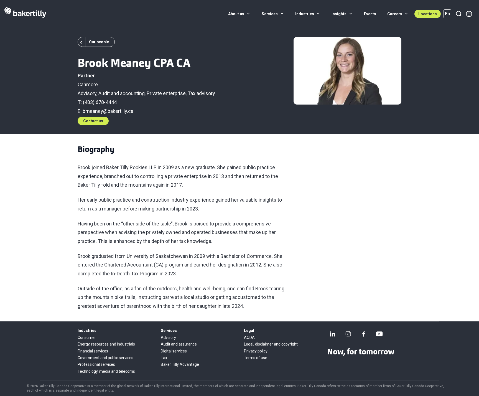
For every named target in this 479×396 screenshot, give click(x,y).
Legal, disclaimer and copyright (271, 344)
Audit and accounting (121, 93)
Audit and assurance (179, 344)
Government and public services (105, 358)
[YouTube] (379, 333)
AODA (249, 337)
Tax (164, 358)
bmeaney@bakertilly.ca (108, 111)
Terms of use (255, 358)
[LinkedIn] (332, 333)
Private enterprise (166, 93)
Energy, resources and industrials (106, 344)
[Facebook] (363, 333)
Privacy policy (255, 351)
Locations (427, 14)
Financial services (93, 351)
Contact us (93, 121)
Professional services (96, 364)
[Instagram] (348, 333)
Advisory (87, 93)
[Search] (458, 13)
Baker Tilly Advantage (180, 364)
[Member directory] (469, 14)
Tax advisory (201, 93)
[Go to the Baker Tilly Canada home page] (25, 14)
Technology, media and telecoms (106, 371)
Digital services (174, 351)
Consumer (87, 337)
